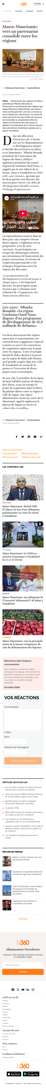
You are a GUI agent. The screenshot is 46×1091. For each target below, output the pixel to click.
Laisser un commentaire (23, 761)
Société (40, 11)
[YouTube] (22, 989)
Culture (4, 1012)
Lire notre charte (12, 687)
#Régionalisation (30, 453)
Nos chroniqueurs (8, 1026)
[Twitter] (17, 989)
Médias (4, 1015)
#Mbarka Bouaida (31, 457)
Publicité (5, 1036)
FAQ (3, 1047)
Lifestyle (5, 1023)
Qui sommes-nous (8, 1034)
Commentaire (11, 707)
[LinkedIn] (27, 989)
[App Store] (14, 1074)
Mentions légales (8, 1057)
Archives (5, 1039)
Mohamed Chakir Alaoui (15, 88)
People (4, 1020)
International (6, 1009)
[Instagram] (33, 989)
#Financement (10, 457)
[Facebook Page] (12, 989)
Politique (18, 11)
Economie (29, 11)
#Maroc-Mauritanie (12, 450)
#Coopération (9, 453)
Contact (5, 1050)
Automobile (6, 1018)
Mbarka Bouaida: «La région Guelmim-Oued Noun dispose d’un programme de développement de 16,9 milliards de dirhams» (22, 316)
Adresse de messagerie (16, 747)
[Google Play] (31, 1074)
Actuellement (7, 11)
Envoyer (23, 972)
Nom (6, 737)
